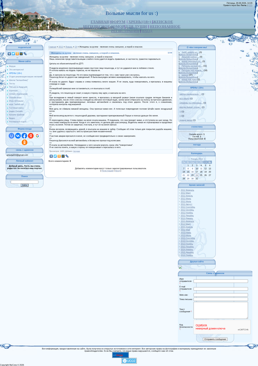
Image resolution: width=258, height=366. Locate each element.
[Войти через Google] (37, 136)
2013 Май (185, 230)
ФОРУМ (117, 22)
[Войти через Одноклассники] (24, 142)
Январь (69, 47)
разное (185, 75)
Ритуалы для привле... (192, 70)
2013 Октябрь (187, 241)
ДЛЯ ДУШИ (136, 26)
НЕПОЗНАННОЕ (165, 26)
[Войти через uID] (11, 136)
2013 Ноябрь (187, 244)
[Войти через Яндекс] (31, 136)
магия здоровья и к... (192, 61)
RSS (250, 5)
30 (192, 178)
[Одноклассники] (17, 53)
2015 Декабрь (187, 252)
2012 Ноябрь (187, 213)
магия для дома (189, 79)
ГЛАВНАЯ (100, 22)
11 (201, 168)
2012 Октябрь (187, 210)
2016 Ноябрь (187, 255)
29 (188, 178)
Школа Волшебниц (188, 54)
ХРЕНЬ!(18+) (140, 22)
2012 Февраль (187, 190)
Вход (117, 171)
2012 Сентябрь (188, 207)
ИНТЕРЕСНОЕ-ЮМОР (103, 26)
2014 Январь (187, 249)
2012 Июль (186, 201)
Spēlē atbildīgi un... (190, 52)
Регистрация (107, 171)
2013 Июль (186, 235)
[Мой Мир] (21, 53)
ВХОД (147, 31)
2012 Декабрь (187, 215)
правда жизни (185, 120)
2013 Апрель (187, 227)
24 (76, 47)
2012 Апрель (187, 196)
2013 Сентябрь (188, 238)
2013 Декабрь (187, 247)
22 (188, 175)
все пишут (184, 98)
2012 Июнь (186, 198)
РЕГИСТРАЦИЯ (125, 31)
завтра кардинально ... (190, 94)
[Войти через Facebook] (24, 136)
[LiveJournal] (25, 53)
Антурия (76, 151)
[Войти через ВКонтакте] (18, 136)
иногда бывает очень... (190, 107)
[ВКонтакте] (9, 53)
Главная (52, 47)
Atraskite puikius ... (190, 57)
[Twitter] (13, 53)
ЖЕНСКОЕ (163, 22)
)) (180, 111)
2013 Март (186, 224)
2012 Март (186, 193)
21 (184, 175)
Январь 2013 (197, 159)
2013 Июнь (186, 232)
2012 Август (186, 204)
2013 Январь (187, 218)
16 (192, 172)
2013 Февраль (187, 221)
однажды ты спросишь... (191, 103)
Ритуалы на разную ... (192, 66)
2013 (61, 47)
